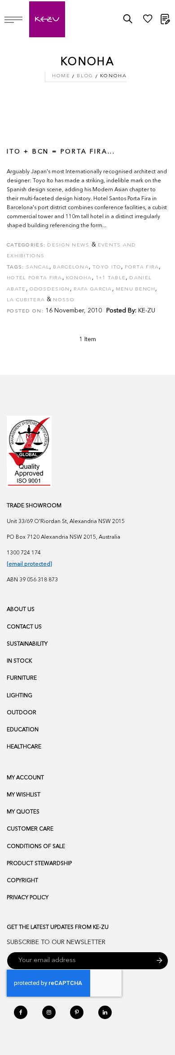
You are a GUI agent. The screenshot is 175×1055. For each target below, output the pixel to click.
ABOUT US (21, 609)
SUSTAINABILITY (27, 644)
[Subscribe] (159, 961)
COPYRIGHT (22, 881)
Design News (68, 245)
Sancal (38, 267)
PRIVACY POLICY (27, 898)
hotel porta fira (34, 278)
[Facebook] (20, 1012)
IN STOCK (19, 661)
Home (61, 76)
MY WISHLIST (23, 795)
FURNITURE (22, 678)
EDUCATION (23, 730)
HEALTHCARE (24, 747)
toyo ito (106, 267)
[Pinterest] (76, 1012)
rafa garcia (93, 289)
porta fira (142, 267)
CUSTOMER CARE (30, 829)
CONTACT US (24, 627)
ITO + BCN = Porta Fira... (61, 152)
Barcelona (71, 267)
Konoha (79, 278)
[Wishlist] (147, 21)
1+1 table (111, 278)
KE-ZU (146, 311)
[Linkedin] (105, 1012)
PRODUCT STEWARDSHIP (39, 863)
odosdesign (50, 289)
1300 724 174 (24, 553)
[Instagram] (49, 1012)
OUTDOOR (21, 713)
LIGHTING (19, 696)
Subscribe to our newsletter (56, 942)
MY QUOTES (23, 812)
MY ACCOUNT (25, 778)
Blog (85, 76)
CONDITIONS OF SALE (36, 846)
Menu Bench (135, 289)
